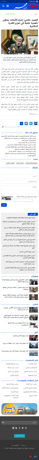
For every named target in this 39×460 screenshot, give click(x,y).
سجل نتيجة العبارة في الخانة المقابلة (27, 197)
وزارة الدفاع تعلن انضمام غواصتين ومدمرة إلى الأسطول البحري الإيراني (20, 154)
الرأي (36, 332)
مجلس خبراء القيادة (31, 384)
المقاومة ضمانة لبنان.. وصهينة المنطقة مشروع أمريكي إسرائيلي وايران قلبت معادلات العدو (15, 296)
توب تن (33, 214)
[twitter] (22, 428)
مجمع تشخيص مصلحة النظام (10, 388)
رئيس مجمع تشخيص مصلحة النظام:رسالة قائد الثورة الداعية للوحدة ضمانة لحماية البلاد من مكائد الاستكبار (20, 235)
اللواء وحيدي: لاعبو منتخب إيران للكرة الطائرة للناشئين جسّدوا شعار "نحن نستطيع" (20, 269)
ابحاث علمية (20, 163)
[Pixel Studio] (29, 457)
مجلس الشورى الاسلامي (30, 388)
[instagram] (25, 428)
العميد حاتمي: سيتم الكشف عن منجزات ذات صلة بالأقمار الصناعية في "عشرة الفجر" (20, 139)
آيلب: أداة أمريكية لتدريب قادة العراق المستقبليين (18, 324)
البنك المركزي (33, 396)
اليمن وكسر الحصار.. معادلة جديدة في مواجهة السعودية (15, 288)
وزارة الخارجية (14, 392)
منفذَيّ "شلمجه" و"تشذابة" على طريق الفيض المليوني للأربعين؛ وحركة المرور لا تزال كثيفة (16, 316)
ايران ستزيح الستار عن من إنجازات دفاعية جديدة (22, 151)
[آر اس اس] (16, 428)
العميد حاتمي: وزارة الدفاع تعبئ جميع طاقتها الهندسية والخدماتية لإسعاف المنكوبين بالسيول (21, 148)
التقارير (35, 304)
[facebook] (19, 428)
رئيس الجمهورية (32, 375)
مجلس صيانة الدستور (12, 384)
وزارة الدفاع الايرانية (31, 163)
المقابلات (34, 276)
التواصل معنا (15, 445)
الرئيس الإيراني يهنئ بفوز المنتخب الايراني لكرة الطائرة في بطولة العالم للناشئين (19, 257)
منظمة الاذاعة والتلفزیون (30, 392)
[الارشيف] (13, 428)
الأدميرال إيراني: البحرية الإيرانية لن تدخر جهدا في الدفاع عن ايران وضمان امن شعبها (19, 241)
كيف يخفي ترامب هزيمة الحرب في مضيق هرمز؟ (15, 351)
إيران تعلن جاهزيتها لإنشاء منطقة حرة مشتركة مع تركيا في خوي (19, 247)
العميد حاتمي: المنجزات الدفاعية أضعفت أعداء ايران (21, 145)
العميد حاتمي (10, 163)
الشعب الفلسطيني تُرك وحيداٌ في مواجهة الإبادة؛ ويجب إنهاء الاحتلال (15, 281)
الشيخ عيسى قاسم (13, 371)
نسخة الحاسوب (19, 436)
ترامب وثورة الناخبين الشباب (27, 252)
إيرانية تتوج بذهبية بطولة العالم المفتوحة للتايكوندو (21, 218)
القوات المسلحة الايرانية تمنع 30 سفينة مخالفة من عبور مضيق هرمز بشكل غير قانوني (19, 229)
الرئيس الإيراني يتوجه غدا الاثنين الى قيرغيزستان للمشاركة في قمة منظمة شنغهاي (19, 223)
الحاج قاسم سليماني (31, 368)
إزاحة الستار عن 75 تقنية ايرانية (27, 143)
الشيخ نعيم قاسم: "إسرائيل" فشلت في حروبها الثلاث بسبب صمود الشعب (20, 263)
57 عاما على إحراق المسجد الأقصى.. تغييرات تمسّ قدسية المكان (16, 309)
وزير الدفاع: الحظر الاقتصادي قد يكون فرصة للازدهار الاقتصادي (19, 136)
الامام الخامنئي (33, 364)
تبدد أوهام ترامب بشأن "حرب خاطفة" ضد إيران (15, 343)
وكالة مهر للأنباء (28, 69)
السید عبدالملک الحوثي (30, 371)
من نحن (23, 445)
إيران (35, 14)
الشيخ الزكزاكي (14, 375)
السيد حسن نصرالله (12, 368)
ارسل (3, 205)
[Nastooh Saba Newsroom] (35, 457)
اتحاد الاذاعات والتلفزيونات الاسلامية (11, 397)
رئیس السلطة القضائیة (12, 364)
